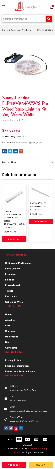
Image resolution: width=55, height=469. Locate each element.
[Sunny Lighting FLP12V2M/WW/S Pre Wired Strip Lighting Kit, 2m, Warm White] (4, 151)
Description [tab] (9, 162)
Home (5, 30)
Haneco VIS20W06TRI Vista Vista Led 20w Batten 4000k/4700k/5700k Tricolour (14, 219)
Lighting (28, 30)
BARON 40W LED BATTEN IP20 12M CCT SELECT (38, 206)
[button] (52, 7)
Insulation (10, 274)
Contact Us (11, 347)
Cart (7, 325)
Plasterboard (12, 285)
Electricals (16, 30)
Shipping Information (17, 366)
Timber (9, 290)
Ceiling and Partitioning (18, 263)
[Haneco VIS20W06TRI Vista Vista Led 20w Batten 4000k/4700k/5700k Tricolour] (14, 196)
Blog (7, 342)
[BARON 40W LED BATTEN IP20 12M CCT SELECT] (41, 192)
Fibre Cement (12, 268)
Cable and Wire (14, 302)
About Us (10, 320)
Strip (39, 142)
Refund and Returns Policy (20, 371)
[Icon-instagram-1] (16, 429)
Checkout (10, 331)
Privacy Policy (13, 360)
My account (11, 336)
